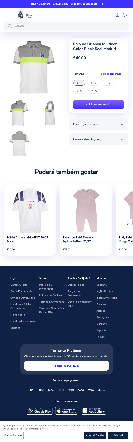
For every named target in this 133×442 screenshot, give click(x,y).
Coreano (102, 323)
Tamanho (78, 73)
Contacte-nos (76, 284)
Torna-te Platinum (66, 365)
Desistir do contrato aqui (80, 303)
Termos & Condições (51, 301)
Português (103, 317)
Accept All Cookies (94, 435)
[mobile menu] (8, 15)
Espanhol (102, 284)
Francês (101, 304)
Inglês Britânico (106, 291)
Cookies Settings (13, 435)
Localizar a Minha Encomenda (20, 306)
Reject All (118, 435)
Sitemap (15, 327)
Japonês (101, 330)
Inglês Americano (107, 297)
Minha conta (17, 314)
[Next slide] (127, 223)
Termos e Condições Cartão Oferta (51, 310)
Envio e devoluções (87, 139)
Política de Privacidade (46, 286)
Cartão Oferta (18, 284)
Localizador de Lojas (22, 321)
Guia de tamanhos (111, 73)
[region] (66, 431)
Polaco (101, 336)
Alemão (101, 310)
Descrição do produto (88, 124)
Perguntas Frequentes (74, 293)
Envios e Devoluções (22, 297)
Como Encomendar (21, 291)
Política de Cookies (50, 295)
